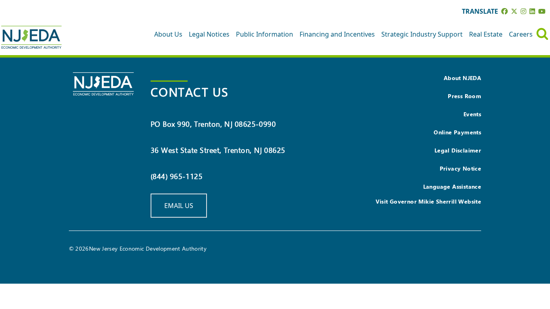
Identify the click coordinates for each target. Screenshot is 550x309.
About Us (168, 34)
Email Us (178, 205)
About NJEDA (462, 78)
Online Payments (457, 132)
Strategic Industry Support (422, 34)
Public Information (264, 34)
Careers (521, 34)
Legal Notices (209, 34)
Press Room (464, 96)
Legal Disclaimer (457, 150)
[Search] (542, 34)
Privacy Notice (461, 168)
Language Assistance (452, 186)
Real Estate (485, 34)
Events (472, 114)
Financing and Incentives (337, 34)
